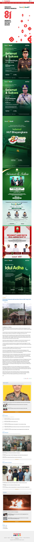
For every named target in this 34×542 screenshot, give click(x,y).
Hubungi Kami (16, 537)
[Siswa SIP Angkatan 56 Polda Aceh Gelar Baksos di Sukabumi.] (17, 443)
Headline (4, 297)
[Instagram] (17, 535)
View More (16, 459)
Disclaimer (20, 537)
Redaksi (9, 537)
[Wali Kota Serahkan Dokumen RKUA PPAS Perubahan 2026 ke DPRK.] (5, 409)
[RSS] (20, 535)
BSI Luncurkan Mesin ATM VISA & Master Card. (11, 421)
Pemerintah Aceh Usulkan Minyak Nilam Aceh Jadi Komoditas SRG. (12, 457)
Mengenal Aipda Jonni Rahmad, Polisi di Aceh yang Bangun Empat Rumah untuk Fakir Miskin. (16, 402)
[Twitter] (15, 535)
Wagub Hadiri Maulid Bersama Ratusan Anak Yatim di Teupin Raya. (18, 404)
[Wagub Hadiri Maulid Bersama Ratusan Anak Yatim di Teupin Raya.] (5, 405)
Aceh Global (17, 539)
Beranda (5, 537)
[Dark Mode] (29, 1)
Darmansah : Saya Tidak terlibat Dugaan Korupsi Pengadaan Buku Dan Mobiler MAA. (16, 429)
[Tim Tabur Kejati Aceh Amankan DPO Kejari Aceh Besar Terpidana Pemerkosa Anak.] (17, 473)
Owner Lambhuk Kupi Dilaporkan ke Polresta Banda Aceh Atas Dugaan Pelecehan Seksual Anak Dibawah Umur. (18, 518)
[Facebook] (14, 535)
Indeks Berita (17, 538)
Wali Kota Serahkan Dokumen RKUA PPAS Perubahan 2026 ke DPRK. (17, 408)
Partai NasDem (5, 528)
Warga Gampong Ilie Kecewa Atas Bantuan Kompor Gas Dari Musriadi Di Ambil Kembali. (17, 426)
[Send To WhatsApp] (30, 378)
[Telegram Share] (29, 378)
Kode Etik (12, 537)
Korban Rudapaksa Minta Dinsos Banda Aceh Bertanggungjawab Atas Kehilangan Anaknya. (18, 514)
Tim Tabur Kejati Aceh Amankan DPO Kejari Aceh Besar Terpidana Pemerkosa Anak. (15, 482)
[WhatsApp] (18, 535)
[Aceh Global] (7, 1)
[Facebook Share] (24, 378)
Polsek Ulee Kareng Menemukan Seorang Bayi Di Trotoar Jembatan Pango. (15, 424)
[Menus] (3, 1)
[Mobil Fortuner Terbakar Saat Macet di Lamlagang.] (17, 502)
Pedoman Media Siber (26, 537)
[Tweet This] (25, 378)
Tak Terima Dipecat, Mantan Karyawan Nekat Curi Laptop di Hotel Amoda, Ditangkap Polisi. (16, 487)
